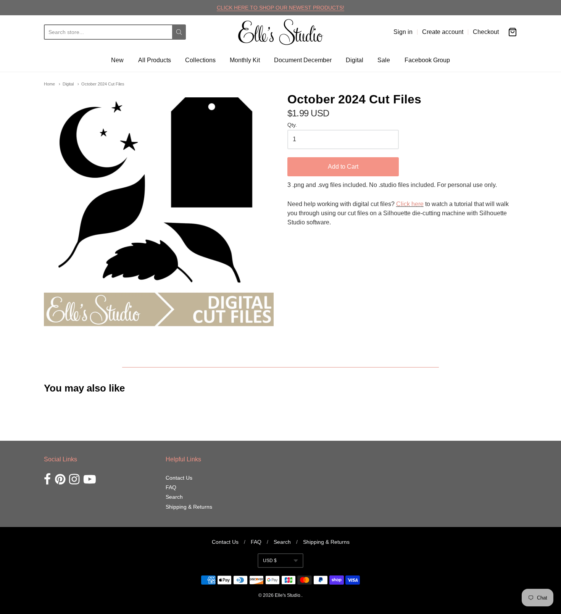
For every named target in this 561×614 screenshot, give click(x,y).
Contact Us (179, 478)
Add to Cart (343, 166)
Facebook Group (427, 60)
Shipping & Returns (189, 507)
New (117, 60)
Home (49, 84)
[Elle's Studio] (280, 32)
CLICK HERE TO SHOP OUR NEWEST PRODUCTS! (280, 8)
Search (174, 497)
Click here (410, 204)
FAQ (171, 487)
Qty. (292, 125)
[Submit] (179, 32)
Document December (303, 60)
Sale (383, 60)
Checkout (486, 32)
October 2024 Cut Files (102, 84)
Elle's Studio (287, 595)
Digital (354, 60)
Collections (200, 60)
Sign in (403, 32)
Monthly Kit (245, 60)
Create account (442, 32)
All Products (154, 60)
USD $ (270, 560)
